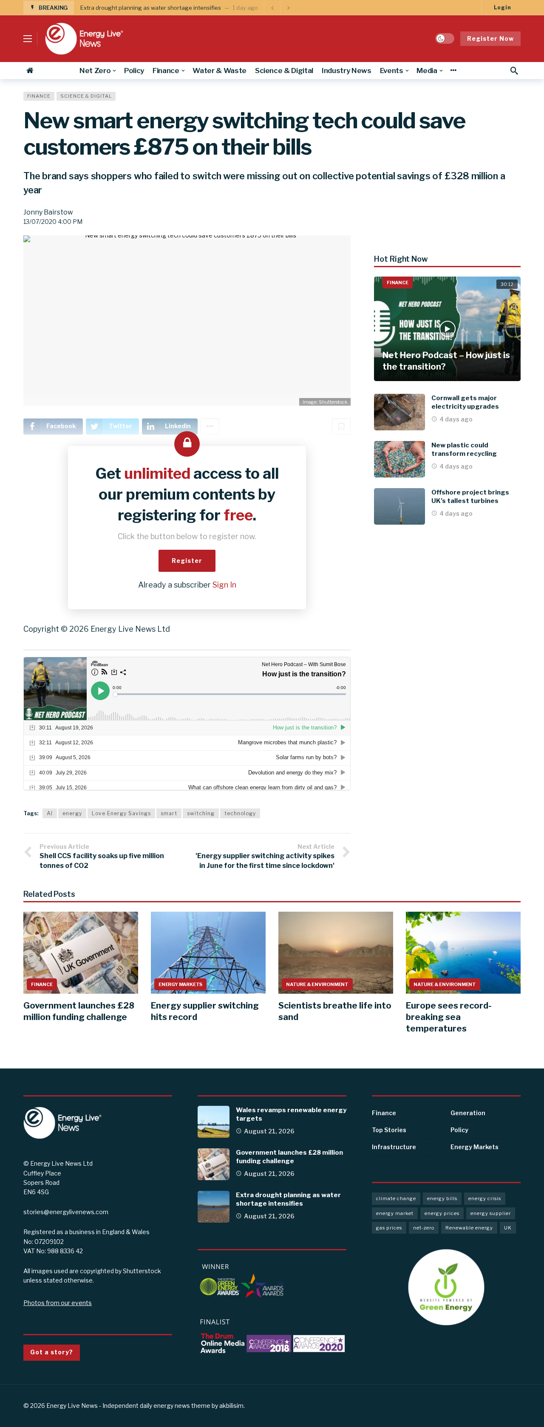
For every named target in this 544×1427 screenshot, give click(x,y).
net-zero (423, 1228)
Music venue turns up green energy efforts (137, 7)
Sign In (224, 584)
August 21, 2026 (269, 1131)
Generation (467, 1112)
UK (508, 1228)
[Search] (514, 70)
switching (201, 813)
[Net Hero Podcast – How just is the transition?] (447, 329)
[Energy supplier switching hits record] (208, 953)
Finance (39, 96)
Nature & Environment (317, 984)
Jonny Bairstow (48, 212)
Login (502, 7)
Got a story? (51, 1352)
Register (187, 560)
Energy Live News (72, 1405)
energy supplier (490, 1213)
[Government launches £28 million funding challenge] (80, 953)
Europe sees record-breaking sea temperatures (449, 1017)
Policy (459, 1129)
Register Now (490, 38)
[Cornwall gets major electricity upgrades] (399, 412)
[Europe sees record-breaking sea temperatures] (463, 953)
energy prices (442, 1213)
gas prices (389, 1228)
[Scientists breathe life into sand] (335, 953)
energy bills (442, 1198)
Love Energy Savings (121, 813)
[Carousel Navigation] (280, 7)
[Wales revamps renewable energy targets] (214, 1122)
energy (72, 813)
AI (50, 813)
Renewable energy (469, 1228)
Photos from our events (57, 1302)
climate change (396, 1198)
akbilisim (231, 1405)
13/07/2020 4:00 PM (52, 221)
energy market (395, 1213)
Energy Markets (180, 984)
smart (169, 813)
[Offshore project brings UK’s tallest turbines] (399, 506)
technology (240, 813)
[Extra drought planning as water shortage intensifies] (214, 1207)
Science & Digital (86, 96)
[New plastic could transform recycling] (399, 459)
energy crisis (484, 1198)
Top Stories (389, 1129)
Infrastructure (394, 1146)
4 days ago (456, 419)
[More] (453, 70)
